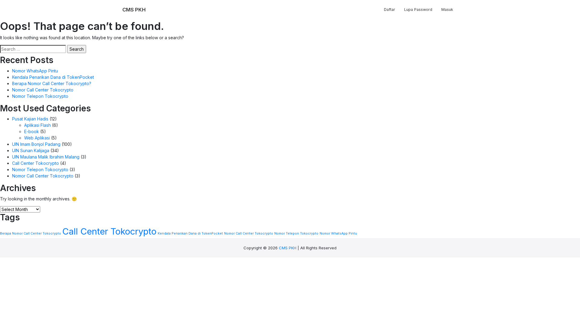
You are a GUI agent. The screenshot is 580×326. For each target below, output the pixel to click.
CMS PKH (287, 247)
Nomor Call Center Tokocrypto (42, 89)
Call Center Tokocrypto (35, 163)
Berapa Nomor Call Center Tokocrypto (30, 233)
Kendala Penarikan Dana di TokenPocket (53, 77)
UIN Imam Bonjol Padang (36, 144)
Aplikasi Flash (37, 125)
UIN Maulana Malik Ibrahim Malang (45, 156)
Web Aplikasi (37, 137)
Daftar (389, 9)
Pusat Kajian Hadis (30, 118)
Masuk (447, 9)
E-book (31, 131)
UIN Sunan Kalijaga (30, 150)
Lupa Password (418, 9)
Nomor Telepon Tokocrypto (40, 96)
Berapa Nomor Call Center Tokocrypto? (51, 83)
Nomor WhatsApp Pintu (35, 70)
